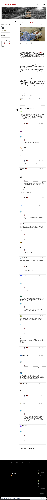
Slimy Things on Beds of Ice (42, 468)
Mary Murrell (23, 257)
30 (5, 45)
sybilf (23, 189)
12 (9, 43)
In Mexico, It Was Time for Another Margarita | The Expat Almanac (31, 445)
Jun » (3, 46)
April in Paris (41, 485)
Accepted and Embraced (42, 488)
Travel (25, 24)
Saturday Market (41, 480)
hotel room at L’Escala (39, 52)
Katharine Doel (24, 275)
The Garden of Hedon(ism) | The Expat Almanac (29, 448)
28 (3, 45)
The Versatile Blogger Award (42, 475)
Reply (24, 128)
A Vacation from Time (4, 36)
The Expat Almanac (8, 4)
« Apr (2, 46)
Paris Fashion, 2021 (42, 472)
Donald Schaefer (24, 355)
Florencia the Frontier (42, 493)
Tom (23, 24)
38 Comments (43, 24)
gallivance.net (24, 168)
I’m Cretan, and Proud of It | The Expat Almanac (29, 443)
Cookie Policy (18, 498)
